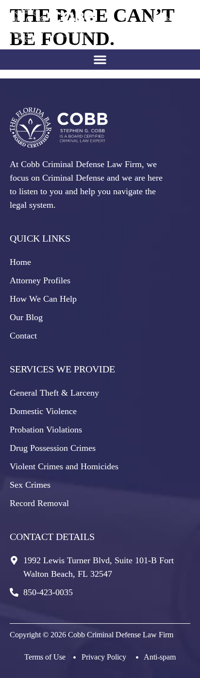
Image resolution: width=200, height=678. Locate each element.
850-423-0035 (162, 31)
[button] (100, 59)
